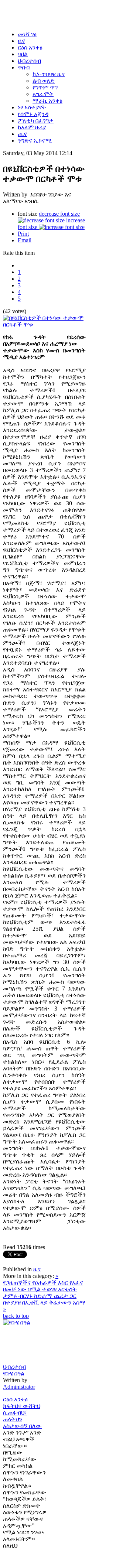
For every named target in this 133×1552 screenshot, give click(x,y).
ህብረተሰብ (14, 1367)
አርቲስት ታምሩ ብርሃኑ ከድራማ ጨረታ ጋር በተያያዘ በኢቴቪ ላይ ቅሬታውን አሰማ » (44, 1299)
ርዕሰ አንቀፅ (15, 1399)
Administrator (19, 1387)
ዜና (37, 1269)
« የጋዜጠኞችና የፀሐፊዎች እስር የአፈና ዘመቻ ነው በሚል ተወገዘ (43, 1282)
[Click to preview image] (44, 324)
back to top (16, 1316)
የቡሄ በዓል (13, 1373)
